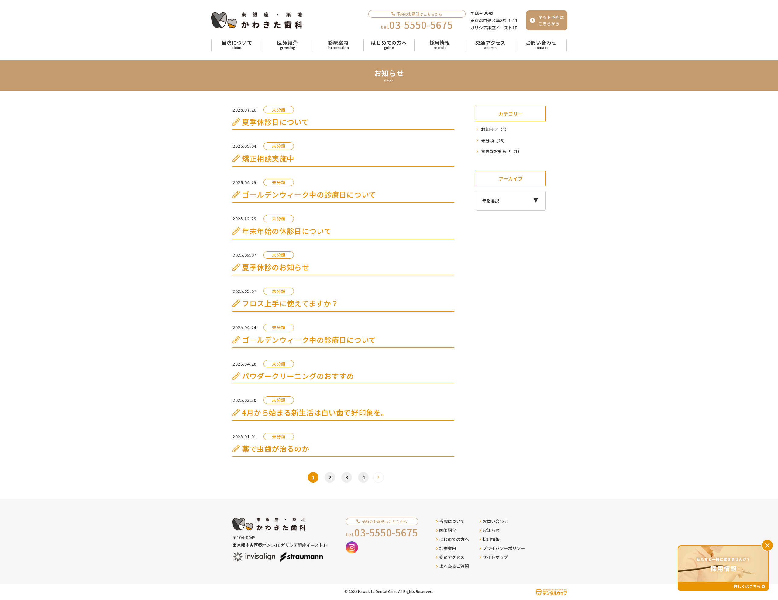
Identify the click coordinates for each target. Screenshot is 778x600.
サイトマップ (495, 557)
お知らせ (495, 129)
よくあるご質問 (454, 566)
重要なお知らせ (501, 151)
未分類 (494, 140)
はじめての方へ (454, 539)
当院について (452, 521)
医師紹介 (447, 530)
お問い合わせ (495, 521)
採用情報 (491, 539)
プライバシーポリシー (504, 548)
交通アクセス (451, 557)
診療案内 (447, 548)
